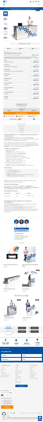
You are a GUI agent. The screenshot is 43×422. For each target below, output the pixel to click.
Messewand (32, 372)
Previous (5, 10)
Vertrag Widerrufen (21, 385)
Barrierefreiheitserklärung (5, 375)
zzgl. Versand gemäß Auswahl (21, 106)
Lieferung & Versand (18, 372)
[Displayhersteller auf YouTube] (7, 413)
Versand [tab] (21, 132)
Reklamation (17, 373)
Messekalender (17, 382)
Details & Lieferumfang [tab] (21, 123)
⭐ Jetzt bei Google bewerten (7, 407)
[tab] (21, 61)
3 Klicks (21, 113)
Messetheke (32, 370)
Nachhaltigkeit (3, 373)
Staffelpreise (37, 66)
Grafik (16, 369)
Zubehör (22, 48)
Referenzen (3, 369)
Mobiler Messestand (33, 373)
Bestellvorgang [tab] (21, 130)
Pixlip (26, 8)
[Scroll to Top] (40, 420)
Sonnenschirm (29, 186)
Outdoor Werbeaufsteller (17, 9)
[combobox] (23, 5)
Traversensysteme (29, 9)
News (2, 370)
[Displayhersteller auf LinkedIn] (11, 413)
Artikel (9, 48)
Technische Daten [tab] (21, 125)
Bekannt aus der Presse (5, 376)
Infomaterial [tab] (21, 127)
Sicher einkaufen (18, 376)
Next (5, 41)
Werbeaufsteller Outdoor (34, 378)
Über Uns (2, 367)
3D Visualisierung (18, 370)
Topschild (26, 187)
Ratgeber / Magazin (18, 378)
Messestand (32, 376)
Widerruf (16, 375)
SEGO (33, 8)
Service (34, 48)
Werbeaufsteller (32, 375)
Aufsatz (21, 186)
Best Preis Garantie (18, 381)
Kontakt (16, 367)
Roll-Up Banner (32, 367)
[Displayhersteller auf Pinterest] (14, 413)
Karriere (2, 372)
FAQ (16, 379)
